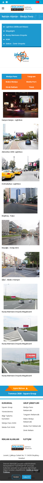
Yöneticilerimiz (7, 411)
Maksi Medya (12, 82)
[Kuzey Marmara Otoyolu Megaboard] (20, 296)
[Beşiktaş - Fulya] (20, 200)
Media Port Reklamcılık (32, 426)
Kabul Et (26, 477)
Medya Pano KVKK (9, 423)
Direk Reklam (12, 87)
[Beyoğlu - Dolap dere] (20, 232)
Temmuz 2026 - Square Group (22, 393)
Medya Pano (11, 76)
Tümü (31, 87)
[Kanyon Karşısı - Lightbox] (20, 105)
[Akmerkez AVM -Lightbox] (20, 137)
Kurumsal (7, 403)
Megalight (10, 31)
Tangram (31, 76)
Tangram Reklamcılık (31, 414)
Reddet (16, 477)
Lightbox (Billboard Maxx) (17, 26)
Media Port (31, 82)
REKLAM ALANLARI (10, 439)
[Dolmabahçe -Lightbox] (20, 168)
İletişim (27, 439)
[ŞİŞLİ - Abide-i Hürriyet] (20, 264)
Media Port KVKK (8, 427)
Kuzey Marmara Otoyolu (16, 35)
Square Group (7, 407)
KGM (8, 39)
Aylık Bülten (19, 388)
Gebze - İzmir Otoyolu (15, 43)
